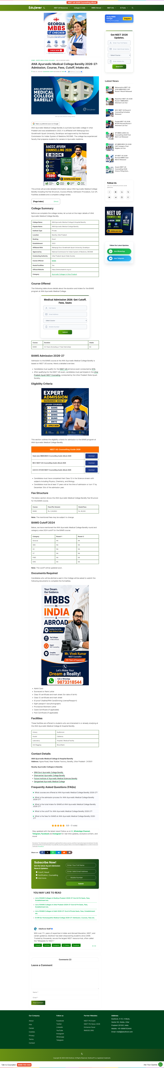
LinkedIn (38, 945)
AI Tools (123, 8)
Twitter (59, 1024)
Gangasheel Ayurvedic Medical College (49, 781)
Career (31, 1028)
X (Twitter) (66, 945)
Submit (65, 332)
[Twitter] (47, 852)
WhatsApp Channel (82, 831)
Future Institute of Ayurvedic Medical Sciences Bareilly (55, 778)
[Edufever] (36, 8)
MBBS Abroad (96, 8)
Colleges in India (79, 8)
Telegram (36, 834)
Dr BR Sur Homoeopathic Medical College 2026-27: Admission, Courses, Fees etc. (65, 918)
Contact (32, 1043)
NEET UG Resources (61, 8)
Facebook (45, 834)
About (31, 1021)
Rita (63, 71)
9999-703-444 (24, 1065)
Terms (31, 1039)
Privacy (31, 1036)
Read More (41, 846)
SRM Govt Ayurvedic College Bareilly (49, 772)
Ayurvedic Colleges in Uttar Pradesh (64, 274)
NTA (93, 369)
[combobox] (68, 878)
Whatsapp (60, 1037)
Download (92, 456)
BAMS (54, 261)
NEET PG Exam (89, 1021)
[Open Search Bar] (132, 8)
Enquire (127, 19)
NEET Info (110, 8)
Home (33, 60)
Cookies (32, 1032)
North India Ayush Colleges (45, 60)
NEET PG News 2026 (92, 1024)
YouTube (47, 945)
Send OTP (119, 67)
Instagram (57, 834)
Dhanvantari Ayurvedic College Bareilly (49, 775)
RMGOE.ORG (89, 1030)
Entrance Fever (89, 1027)
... (94, 944)
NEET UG (64, 369)
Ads (30, 1024)
